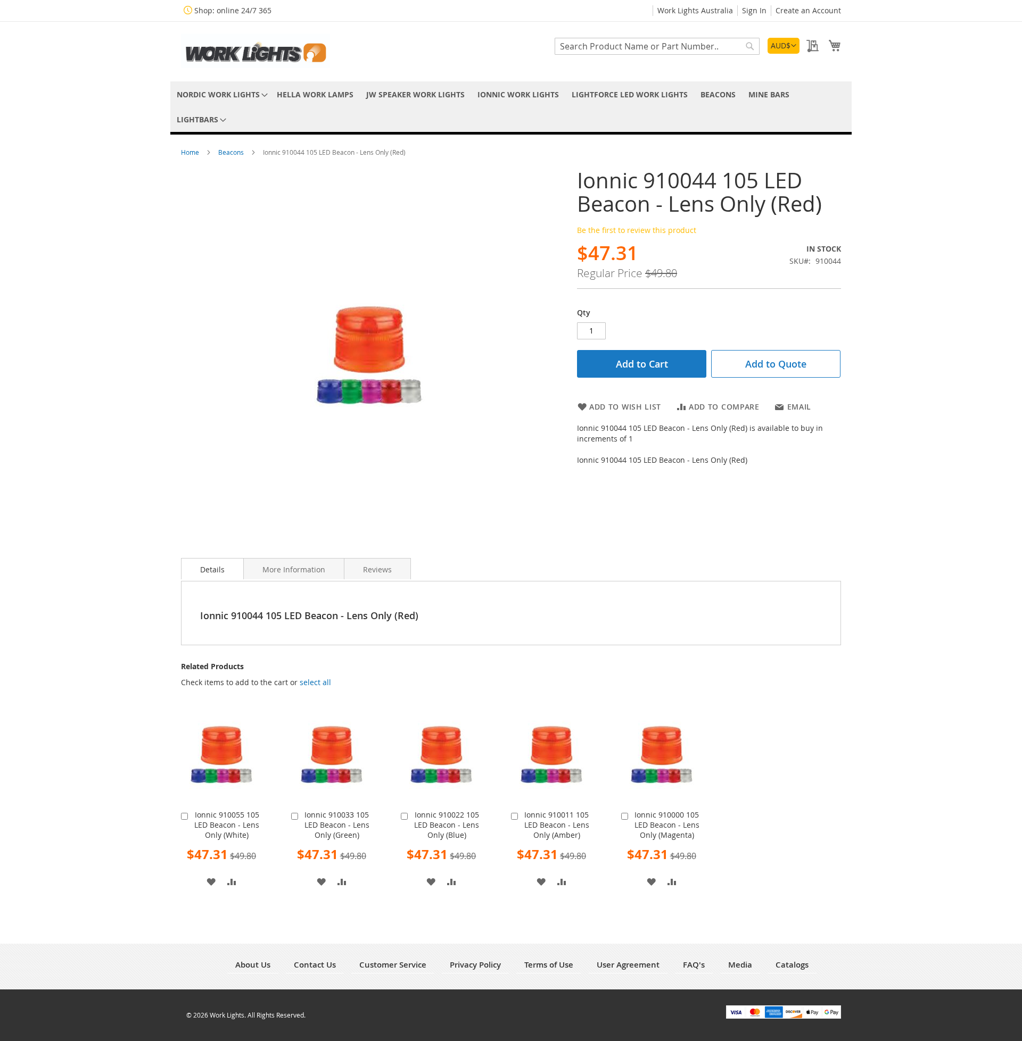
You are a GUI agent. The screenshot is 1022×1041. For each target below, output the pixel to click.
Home (191, 152)
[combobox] (657, 46)
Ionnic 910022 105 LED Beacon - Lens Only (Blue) (446, 825)
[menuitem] (220, 94)
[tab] (212, 568)
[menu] (511, 107)
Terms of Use (548, 964)
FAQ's (694, 964)
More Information (293, 569)
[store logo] (255, 51)
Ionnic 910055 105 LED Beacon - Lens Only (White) (226, 825)
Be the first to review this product (636, 230)
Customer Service (392, 964)
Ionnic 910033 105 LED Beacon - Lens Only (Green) (336, 825)
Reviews (377, 569)
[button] (784, 46)
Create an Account (808, 10)
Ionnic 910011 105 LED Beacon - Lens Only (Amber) (556, 825)
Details (212, 569)
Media (740, 964)
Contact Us (315, 964)
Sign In (754, 10)
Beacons (231, 152)
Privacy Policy (475, 964)
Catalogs (792, 964)
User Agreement (628, 964)
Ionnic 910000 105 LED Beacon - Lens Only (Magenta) (666, 825)
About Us (252, 964)
